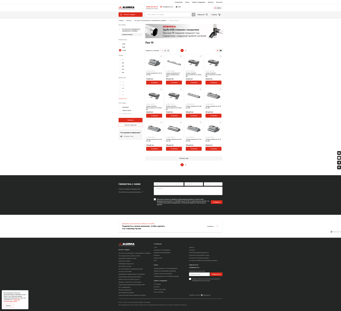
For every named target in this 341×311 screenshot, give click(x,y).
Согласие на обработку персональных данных (203, 260)
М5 (123, 66)
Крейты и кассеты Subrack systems (129, 279)
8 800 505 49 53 (152, 7)
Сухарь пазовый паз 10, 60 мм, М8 (154, 140)
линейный (125, 107)
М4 (123, 63)
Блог (155, 260)
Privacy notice (336, 231)
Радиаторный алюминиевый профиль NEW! (132, 284)
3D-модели (157, 284)
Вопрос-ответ (158, 258)
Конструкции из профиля (126, 292)
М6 (123, 69)
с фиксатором (126, 110)
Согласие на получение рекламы (199, 258)
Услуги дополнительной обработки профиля (132, 295)
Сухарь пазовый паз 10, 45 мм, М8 (173, 140)
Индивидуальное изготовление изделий (166, 276)
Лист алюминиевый (124, 287)
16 (123, 95)
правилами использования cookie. (12, 300)
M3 (123, 60)
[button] (145, 31)
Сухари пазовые (127, 34)
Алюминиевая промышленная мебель (130, 277)
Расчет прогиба (158, 292)
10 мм (124, 50)
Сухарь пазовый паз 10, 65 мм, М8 (213, 107)
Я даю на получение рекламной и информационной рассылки (206, 279)
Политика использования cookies (199, 255)
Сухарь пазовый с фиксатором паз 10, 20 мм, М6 (213, 74)
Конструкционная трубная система (129, 256)
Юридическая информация (162, 252)
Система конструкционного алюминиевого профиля (150, 20)
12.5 (123, 85)
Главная (121, 20)
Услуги (187, 2)
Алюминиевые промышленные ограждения (132, 274)
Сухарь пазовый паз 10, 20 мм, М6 (154, 73)
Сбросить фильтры (131, 125)
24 (165, 50)
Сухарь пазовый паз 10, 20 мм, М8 (213, 140)
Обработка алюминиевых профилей (165, 271)
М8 (123, 72)
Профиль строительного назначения (130, 282)
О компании (178, 2)
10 (123, 82)
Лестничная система (125, 266)
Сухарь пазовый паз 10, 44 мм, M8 (193, 140)
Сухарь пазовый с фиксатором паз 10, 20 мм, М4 (174, 107)
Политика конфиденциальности (199, 252)
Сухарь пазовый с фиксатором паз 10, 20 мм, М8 (194, 74)
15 (123, 91)
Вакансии (156, 255)
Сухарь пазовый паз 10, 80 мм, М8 (193, 107)
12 (162, 50)
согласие (166, 199)
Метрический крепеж (125, 290)
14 (123, 88)
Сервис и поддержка (198, 2)
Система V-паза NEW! (125, 271)
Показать (130, 120)
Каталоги (156, 287)
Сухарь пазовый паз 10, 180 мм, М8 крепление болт (173, 74)
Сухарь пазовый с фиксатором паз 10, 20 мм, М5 (154, 107)
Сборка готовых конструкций (163, 273)
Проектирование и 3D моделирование (165, 268)
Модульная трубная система (127, 258)
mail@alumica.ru (194, 267)
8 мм (123, 47)
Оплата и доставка (160, 289)
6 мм (123, 44)
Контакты (219, 2)
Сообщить (210, 226)
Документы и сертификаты (162, 250)
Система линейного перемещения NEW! (131, 269)
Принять (8, 305)
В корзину (154, 82)
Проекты (210, 2)
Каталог (128, 20)
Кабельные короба (124, 261)
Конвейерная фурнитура (126, 263)
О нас (155, 247)
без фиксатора (127, 113)
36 (168, 50)
